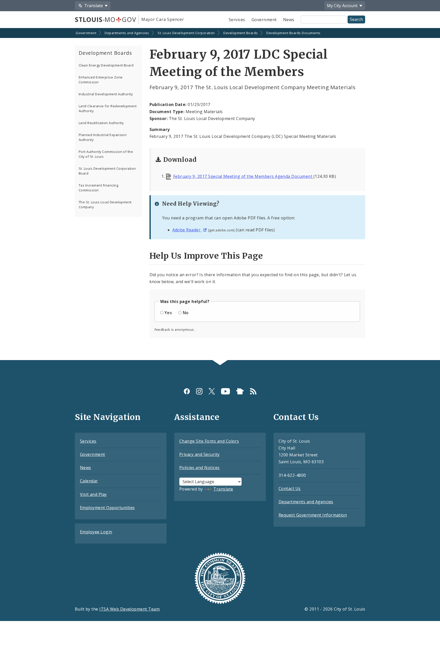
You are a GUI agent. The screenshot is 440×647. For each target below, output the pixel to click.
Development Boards (240, 33)
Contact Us (290, 488)
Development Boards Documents (293, 33)
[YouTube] (225, 391)
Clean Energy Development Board (106, 65)
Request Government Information (313, 515)
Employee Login (96, 532)
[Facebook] (187, 391)
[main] (220, 194)
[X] (212, 391)
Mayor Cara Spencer (162, 19)
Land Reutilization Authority (101, 123)
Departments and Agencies (127, 33)
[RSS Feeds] (253, 391)
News (288, 19)
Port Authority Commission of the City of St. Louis (106, 154)
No (186, 312)
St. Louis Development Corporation (186, 33)
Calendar (89, 481)
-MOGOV (105, 19)
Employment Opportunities (107, 507)
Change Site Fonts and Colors (209, 441)
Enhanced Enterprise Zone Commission (101, 79)
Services (237, 19)
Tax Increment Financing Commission (98, 187)
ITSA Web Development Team (129, 609)
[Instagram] (199, 391)
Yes (168, 312)
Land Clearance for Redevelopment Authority (107, 108)
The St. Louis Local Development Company (105, 204)
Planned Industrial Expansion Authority (103, 137)
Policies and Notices (199, 467)
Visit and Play (93, 494)
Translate (223, 489)
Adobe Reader (187, 230)
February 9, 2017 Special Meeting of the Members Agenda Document (243, 176)
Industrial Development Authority (106, 94)
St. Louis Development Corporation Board (107, 171)
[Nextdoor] (240, 391)
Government (264, 19)
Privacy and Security (199, 454)
